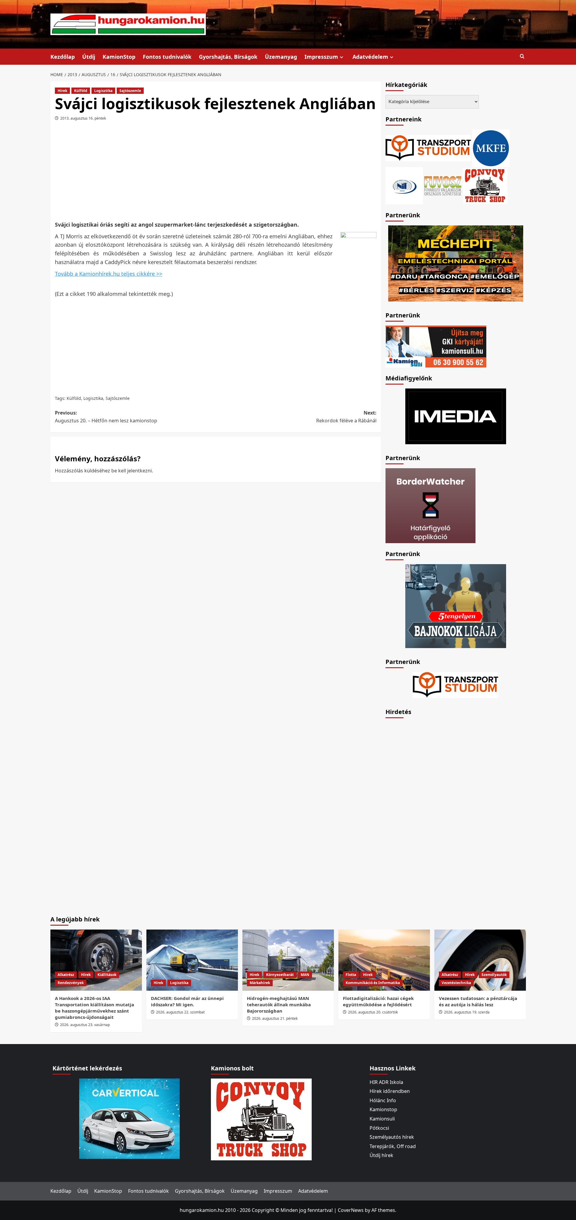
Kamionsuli (382, 1118)
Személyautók (494, 974)
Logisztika (103, 90)
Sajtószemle (130, 90)
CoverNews (351, 1210)
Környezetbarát (280, 974)
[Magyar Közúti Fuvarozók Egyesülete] (491, 147)
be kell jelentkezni (131, 470)
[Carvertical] (129, 1118)
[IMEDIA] (455, 416)
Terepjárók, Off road (393, 1146)
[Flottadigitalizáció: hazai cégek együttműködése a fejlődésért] (384, 960)
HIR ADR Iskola (386, 1082)
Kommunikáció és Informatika (373, 982)
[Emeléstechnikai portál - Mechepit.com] (455, 263)
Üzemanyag (281, 56)
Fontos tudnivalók (167, 56)
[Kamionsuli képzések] (436, 346)
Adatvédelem (370, 56)
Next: (346, 416)
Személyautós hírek (392, 1137)
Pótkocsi (379, 1128)
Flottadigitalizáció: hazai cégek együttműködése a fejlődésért (378, 1001)
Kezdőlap (62, 56)
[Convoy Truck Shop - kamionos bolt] (485, 185)
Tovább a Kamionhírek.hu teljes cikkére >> (108, 273)
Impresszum (321, 56)
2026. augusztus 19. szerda (467, 1012)
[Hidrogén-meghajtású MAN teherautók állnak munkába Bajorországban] (288, 960)
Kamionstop (383, 1109)
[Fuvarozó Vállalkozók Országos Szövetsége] (442, 185)
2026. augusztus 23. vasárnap (85, 1024)
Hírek (62, 90)
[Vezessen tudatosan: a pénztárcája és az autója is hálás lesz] (480, 960)
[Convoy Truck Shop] (261, 1118)
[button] (522, 56)
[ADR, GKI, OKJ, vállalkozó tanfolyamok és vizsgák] (428, 147)
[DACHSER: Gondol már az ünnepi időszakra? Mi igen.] (192, 960)
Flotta (351, 974)
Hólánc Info (383, 1100)
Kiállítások (107, 974)
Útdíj (88, 56)
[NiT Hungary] (404, 185)
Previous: (106, 416)
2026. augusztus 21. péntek (275, 1018)
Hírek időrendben (390, 1091)
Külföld (80, 90)
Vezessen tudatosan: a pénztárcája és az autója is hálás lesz (478, 1001)
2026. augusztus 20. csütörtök (373, 1012)
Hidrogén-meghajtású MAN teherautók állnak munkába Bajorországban (279, 1004)
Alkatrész (66, 974)
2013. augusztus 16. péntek (83, 118)
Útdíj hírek (381, 1155)
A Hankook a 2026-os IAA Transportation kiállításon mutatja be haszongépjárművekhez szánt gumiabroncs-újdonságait (94, 1007)
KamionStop (119, 56)
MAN (305, 974)
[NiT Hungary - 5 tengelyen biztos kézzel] (455, 606)
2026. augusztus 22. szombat (180, 1012)
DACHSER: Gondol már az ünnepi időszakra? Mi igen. (187, 1001)
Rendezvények (71, 982)
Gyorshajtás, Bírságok (228, 56)
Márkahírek (260, 982)
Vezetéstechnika (456, 982)
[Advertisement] (216, 173)
